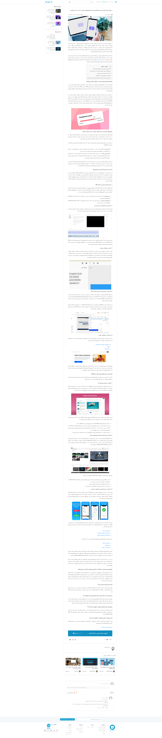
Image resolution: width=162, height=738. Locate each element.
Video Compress (106, 531)
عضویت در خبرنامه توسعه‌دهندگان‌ (67, 719)
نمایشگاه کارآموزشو (79, 728)
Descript (103, 627)
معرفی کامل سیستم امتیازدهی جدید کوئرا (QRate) (107, 667)
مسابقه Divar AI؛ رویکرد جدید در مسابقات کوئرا (91, 667)
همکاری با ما (69, 727)
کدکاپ (81, 727)
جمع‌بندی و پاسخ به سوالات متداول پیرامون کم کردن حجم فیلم (98, 78)
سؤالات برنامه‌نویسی (101, 730)
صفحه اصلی (111, 1)
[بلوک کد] (80, 687)
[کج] (70, 687)
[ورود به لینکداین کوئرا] (45, 730)
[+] (85, 687)
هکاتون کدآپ (80, 730)
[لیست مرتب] (75, 687)
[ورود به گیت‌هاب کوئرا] (57, 730)
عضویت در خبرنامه (90, 727)
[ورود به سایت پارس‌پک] (48, 726)
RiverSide (108, 627)
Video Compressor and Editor (103, 535)
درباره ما (70, 730)
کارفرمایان (98, 1)
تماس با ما (69, 728)
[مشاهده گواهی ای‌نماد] (53, 726)
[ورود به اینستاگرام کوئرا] (48, 730)
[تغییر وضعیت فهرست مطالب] (109, 67)
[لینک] (82, 687)
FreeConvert (107, 349)
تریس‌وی (81, 732)
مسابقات (103, 732)
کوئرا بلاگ (98, 59)
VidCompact (107, 545)
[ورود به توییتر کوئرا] (51, 730)
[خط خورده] (73, 687)
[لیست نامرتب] (77, 687)
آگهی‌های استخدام (102, 728)
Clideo (108, 347)
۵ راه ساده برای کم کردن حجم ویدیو (103, 73)
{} (83, 687)
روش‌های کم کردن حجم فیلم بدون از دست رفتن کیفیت (100, 71)
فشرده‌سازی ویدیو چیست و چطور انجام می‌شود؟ (101, 68)
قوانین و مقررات (68, 732)
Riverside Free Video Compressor (103, 344)
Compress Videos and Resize (103, 533)
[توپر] (68, 687)
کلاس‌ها (104, 734)
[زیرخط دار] (71, 687)
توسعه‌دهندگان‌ (104, 1)
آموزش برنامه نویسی (102, 633)
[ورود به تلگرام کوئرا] (54, 730)
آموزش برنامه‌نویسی (101, 727)
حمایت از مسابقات (68, 734)
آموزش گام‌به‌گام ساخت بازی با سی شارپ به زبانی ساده (74, 667)
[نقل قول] (78, 687)
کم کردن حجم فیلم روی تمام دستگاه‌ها (103, 75)
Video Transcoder (106, 547)
